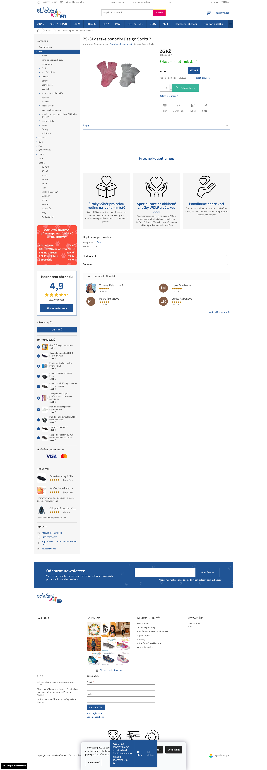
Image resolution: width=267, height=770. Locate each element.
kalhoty (45, 76)
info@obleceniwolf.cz (52, 532)
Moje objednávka (145, 647)
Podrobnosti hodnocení (121, 44)
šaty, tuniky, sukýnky (51, 110)
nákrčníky (46, 89)
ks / (57, 329)
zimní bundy (47, 64)
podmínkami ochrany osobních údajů (204, 580)
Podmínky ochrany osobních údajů (152, 631)
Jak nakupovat (118, 2)
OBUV (41, 154)
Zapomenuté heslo (95, 717)
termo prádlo (48, 121)
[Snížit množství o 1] (170, 89)
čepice (45, 68)
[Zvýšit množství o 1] (170, 86)
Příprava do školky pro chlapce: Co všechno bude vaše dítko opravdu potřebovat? (57, 691)
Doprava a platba (144, 635)
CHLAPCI (42, 137)
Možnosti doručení (201, 78)
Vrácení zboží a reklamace (149, 643)
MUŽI (40, 146)
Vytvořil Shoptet (222, 755)
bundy (44, 55)
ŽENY (40, 142)
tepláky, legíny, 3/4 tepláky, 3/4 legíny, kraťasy (60, 115)
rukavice (46, 101)
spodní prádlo (48, 105)
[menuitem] (40, 24)
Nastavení (93, 762)
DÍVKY (41, 51)
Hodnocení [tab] (89, 256)
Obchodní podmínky (140, 2)
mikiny (45, 80)
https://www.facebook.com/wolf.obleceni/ (59, 543)
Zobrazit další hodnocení (217, 312)
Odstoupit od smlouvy (14, 765)
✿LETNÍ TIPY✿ (45, 47)
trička (44, 125)
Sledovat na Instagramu (111, 670)
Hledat (159, 12)
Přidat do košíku (187, 88)
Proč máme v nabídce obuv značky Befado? (57, 699)
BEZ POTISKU (44, 150)
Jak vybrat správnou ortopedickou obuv (55, 682)
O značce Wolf (193, 623)
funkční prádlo (48, 72)
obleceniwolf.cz (49, 548)
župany (45, 129)
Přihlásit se (207, 572)
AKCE (40, 158)
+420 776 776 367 (49, 537)
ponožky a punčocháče (52, 93)
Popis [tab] (86, 125)
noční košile (47, 85)
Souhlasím (174, 749)
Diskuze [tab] (87, 264)
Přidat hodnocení (57, 308)
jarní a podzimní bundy (52, 60)
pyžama (45, 97)
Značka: (144, 44)
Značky (41, 162)
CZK (213, 2)
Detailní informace (168, 96)
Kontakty (141, 639)
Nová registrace (94, 713)
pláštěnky (46, 133)
